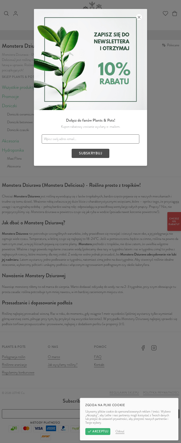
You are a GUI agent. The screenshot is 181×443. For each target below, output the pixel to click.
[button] (90, 221)
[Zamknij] (139, 17)
